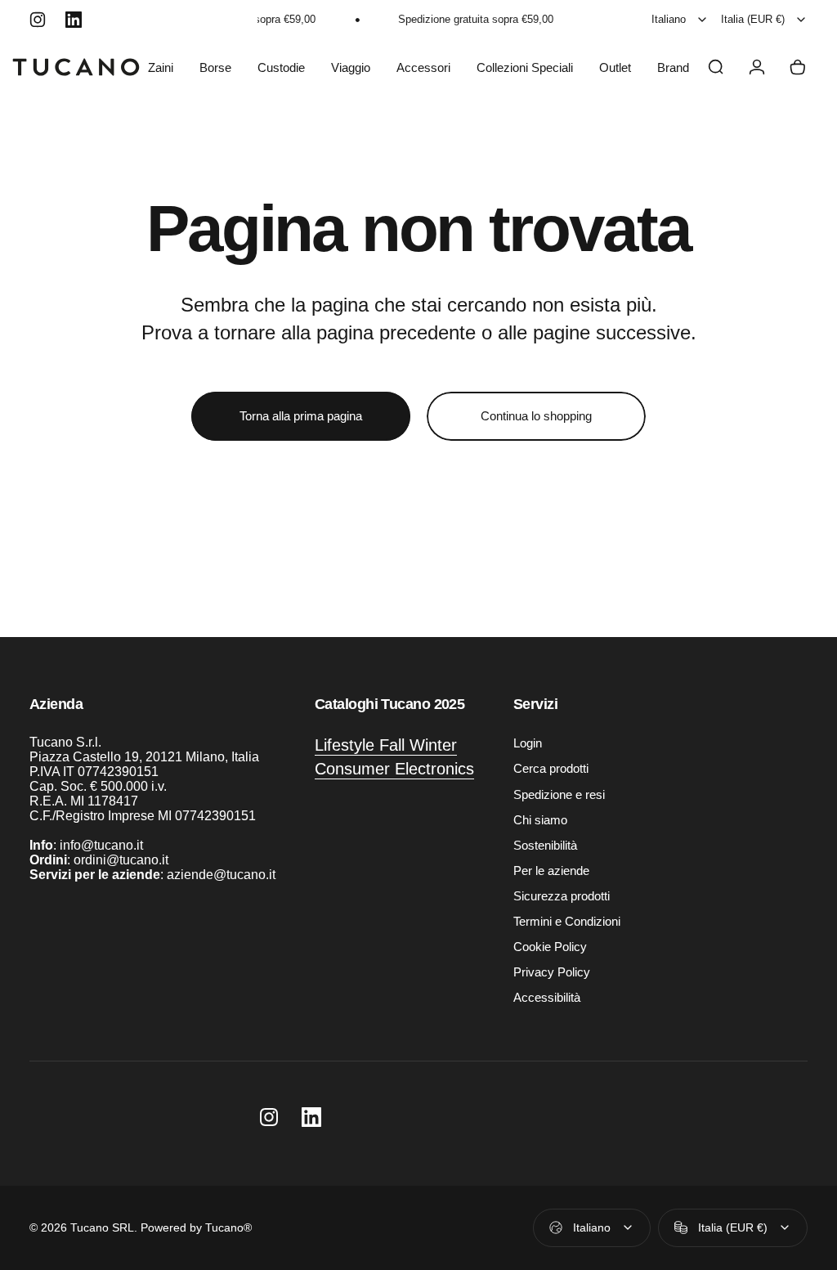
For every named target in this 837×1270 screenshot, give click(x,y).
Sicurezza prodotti (561, 896)
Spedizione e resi (559, 794)
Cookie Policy (550, 947)
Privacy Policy (551, 972)
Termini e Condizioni (566, 921)
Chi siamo (540, 820)
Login (527, 743)
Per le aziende (551, 870)
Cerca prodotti (551, 768)
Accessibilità (546, 997)
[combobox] (680, 19)
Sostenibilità (545, 845)
